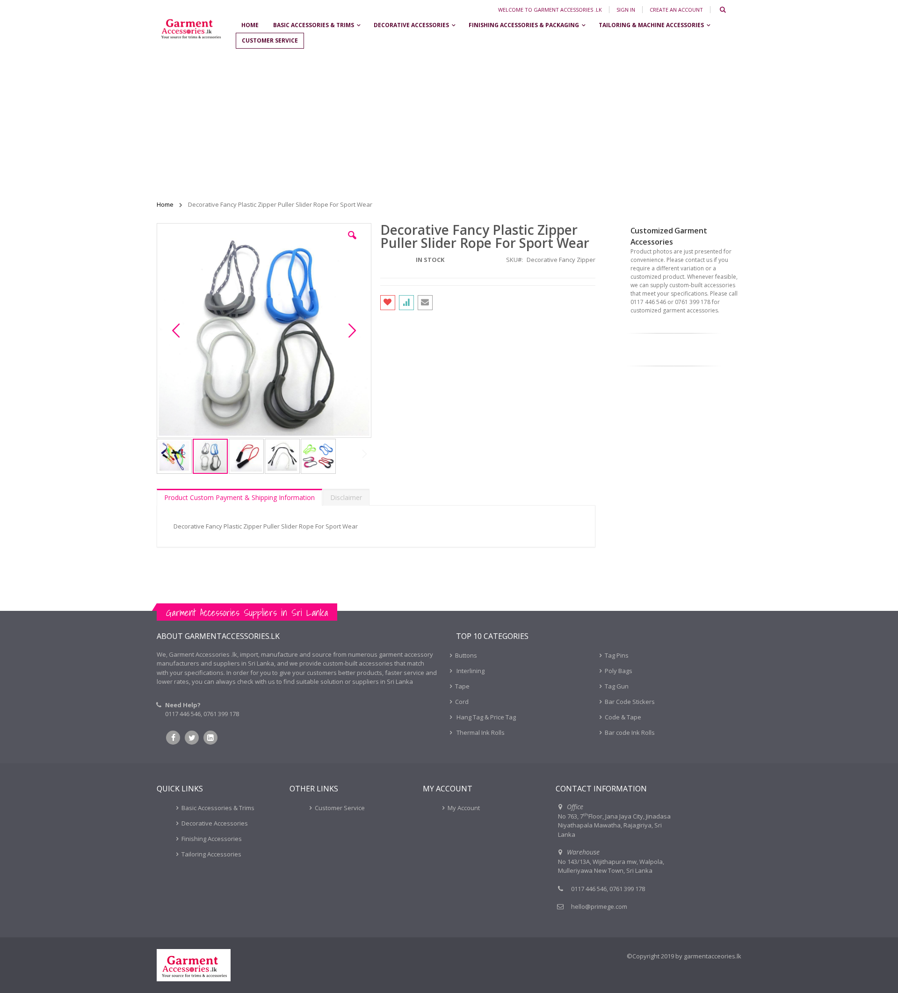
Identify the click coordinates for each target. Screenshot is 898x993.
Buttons (466, 655)
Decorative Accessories (214, 823)
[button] (352, 242)
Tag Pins (617, 655)
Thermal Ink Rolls (480, 732)
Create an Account (676, 9)
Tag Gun (617, 686)
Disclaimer (346, 497)
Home (166, 204)
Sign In (625, 9)
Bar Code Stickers (630, 701)
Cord (462, 701)
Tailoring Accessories (211, 854)
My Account (464, 808)
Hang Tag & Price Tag (485, 717)
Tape (462, 686)
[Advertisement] (449, 125)
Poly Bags (618, 671)
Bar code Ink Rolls (630, 732)
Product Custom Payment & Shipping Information (239, 497)
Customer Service (340, 808)
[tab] (239, 497)
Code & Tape (623, 717)
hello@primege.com (599, 906)
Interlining (470, 671)
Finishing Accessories (211, 838)
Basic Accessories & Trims (217, 808)
